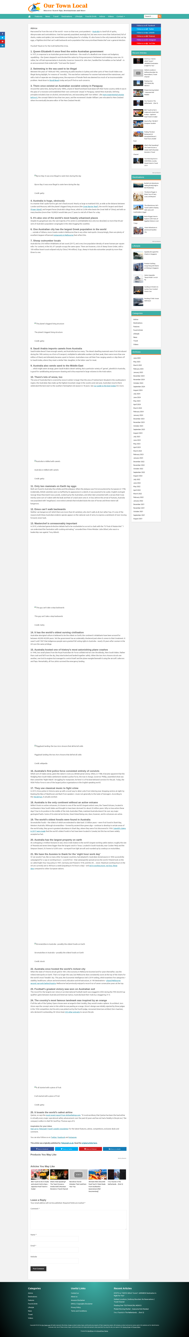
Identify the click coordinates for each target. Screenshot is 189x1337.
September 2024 (139, 386)
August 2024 (137, 390)
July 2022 (136, 479)
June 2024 (137, 397)
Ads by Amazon (122, 1158)
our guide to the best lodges (105, 386)
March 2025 (137, 365)
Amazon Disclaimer (78, 1300)
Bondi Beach (54, 80)
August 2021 (137, 519)
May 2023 (136, 444)
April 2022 (137, 490)
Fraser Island (36, 209)
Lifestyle (78, 16)
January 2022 (138, 501)
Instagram (73, 1137)
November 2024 (139, 379)
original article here (89, 1143)
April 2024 (137, 404)
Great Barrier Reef (90, 206)
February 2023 (138, 454)
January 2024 (138, 415)
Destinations (66, 16)
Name (34, 1235)
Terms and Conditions (79, 1311)
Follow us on (146, 25)
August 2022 (137, 476)
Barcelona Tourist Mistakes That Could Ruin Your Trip (77, 1184)
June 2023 (137, 440)
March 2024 (137, 408)
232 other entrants (72, 1012)
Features (38, 16)
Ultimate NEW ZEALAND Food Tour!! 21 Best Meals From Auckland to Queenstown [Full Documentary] (97, 1186)
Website (34, 1257)
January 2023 (138, 458)
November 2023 (139, 422)
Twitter (54, 1137)
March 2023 (137, 451)
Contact (120, 16)
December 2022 (138, 461)
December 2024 (138, 376)
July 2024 (136, 394)
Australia (95, 31)
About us (74, 1296)
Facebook (61, 1137)
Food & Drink (90, 16)
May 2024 (136, 401)
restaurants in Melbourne (63, 235)
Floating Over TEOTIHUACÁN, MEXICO (127, 1305)
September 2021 (139, 515)
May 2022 (136, 486)
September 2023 (139, 429)
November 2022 (139, 465)
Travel (55, 16)
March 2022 (137, 494)
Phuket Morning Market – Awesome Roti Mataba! (131, 1309)
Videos (111, 16)
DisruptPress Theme (102, 1331)
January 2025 (138, 372)
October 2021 (138, 511)
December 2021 (138, 504)
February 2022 (138, 497)
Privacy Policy (76, 1307)
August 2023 (137, 433)
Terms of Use (126, 1327)
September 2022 (139, 472)
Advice (102, 16)
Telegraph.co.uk (67, 1143)
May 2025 (136, 362)
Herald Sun (38, 797)
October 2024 (138, 383)
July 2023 (136, 436)
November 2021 (139, 508)
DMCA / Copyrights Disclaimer (82, 1304)
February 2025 (138, 369)
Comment (35, 1209)
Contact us (75, 1293)
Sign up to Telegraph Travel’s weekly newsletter (50, 1129)
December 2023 (138, 419)
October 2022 (138, 469)
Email (33, 1246)
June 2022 (137, 483)
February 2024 (138, 411)
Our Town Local (65, 5)
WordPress (90, 1331)
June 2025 (137, 358)
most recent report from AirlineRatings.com (63, 1115)
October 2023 (138, 426)
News (47, 16)
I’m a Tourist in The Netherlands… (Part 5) (129, 1312)
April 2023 (137, 447)
